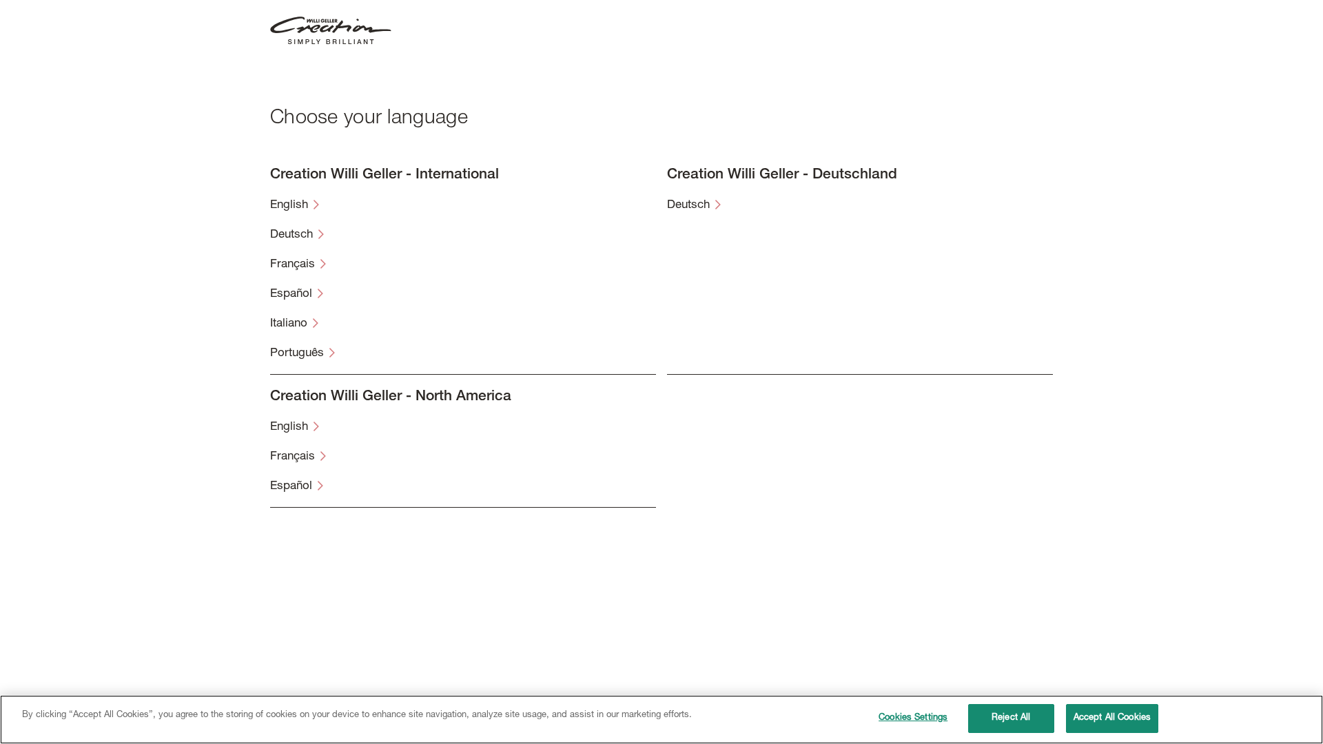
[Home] (330, 31)
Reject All (1011, 718)
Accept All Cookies (1112, 718)
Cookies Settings (913, 718)
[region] (661, 719)
